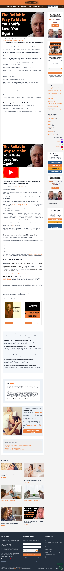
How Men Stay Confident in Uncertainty (32, 284)
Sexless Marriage (51, 131)
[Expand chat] (58, 538)
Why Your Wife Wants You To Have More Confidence (10, 467)
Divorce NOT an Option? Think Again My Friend (14, 415)
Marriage (4, 40)
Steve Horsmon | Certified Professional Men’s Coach (17, 350)
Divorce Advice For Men (52, 118)
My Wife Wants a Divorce (9, 412)
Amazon (58, 141)
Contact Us (43, 534)
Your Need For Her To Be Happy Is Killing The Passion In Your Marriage (18, 410)
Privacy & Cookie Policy (50, 534)
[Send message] (60, 568)
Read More (3, 443)
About (39, 534)
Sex (2, 438)
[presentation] (11, 432)
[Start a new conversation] (43, 538)
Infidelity (49, 121)
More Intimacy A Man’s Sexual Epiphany (12, 413)
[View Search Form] (60, 7)
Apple (59, 139)
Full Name (25, 509)
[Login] (62, 7)
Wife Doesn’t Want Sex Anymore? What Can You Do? (33, 445)
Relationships (20, 40)
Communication (9, 40)
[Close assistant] (60, 538)
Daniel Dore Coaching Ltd (18, 534)
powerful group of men (7, 245)
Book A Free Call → (52, 6)
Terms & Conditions (59, 534)
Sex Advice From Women (52, 130)
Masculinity (15, 40)
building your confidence (20, 151)
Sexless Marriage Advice (52, 133)
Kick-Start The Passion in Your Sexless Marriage (14, 409)
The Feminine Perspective (52, 134)
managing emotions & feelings (53, 122)
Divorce (6, 487)
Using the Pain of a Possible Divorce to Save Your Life (33, 467)
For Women (50, 120)
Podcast (35, 6)
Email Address (26, 512)
